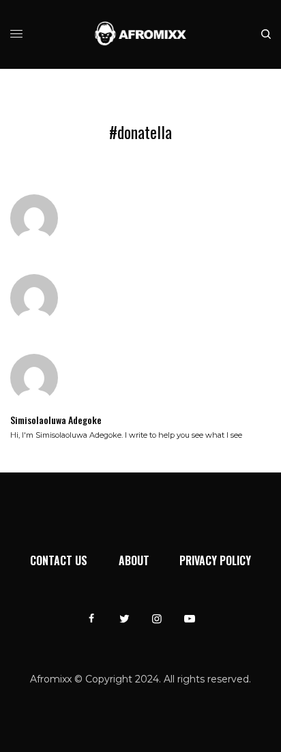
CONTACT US (58, 560)
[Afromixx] (141, 34)
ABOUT (134, 560)
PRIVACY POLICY (215, 560)
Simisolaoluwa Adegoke (56, 420)
